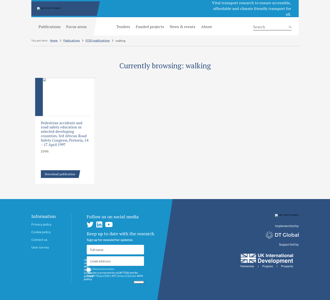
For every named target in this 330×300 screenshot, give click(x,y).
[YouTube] (109, 224)
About (206, 26)
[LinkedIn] (99, 224)
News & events (182, 26)
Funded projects (150, 26)
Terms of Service (126, 275)
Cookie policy (41, 232)
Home (54, 40)
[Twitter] (90, 224)
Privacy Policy (103, 275)
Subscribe (139, 282)
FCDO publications (98, 40)
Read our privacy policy (103, 269)
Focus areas (76, 26)
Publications (50, 26)
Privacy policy (41, 224)
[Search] (272, 27)
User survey (40, 247)
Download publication (60, 174)
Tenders (123, 26)
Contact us (39, 240)
